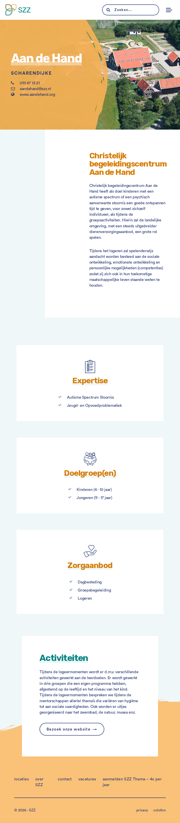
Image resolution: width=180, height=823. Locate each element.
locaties (21, 779)
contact (65, 779)
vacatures (87, 779)
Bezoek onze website (68, 729)
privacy (142, 810)
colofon (159, 810)
